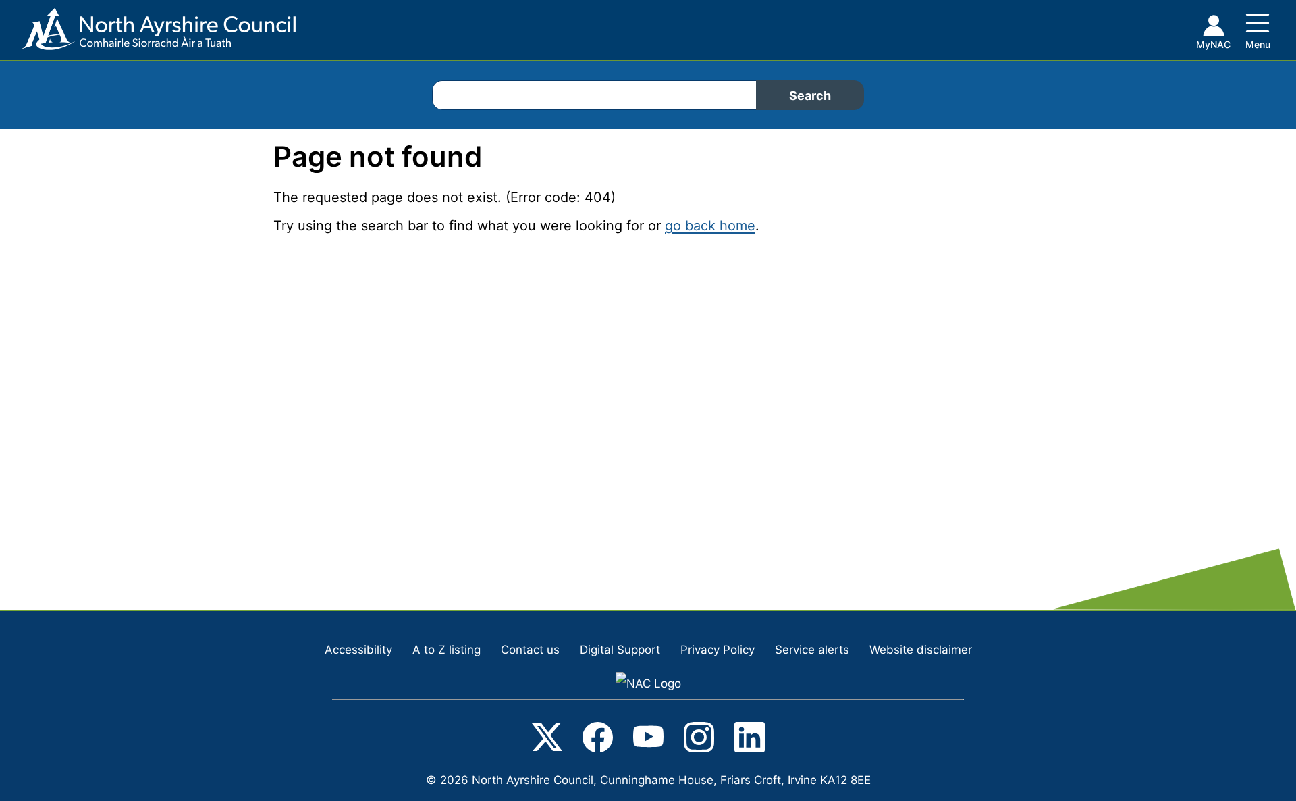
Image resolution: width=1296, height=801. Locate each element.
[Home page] (148, 34)
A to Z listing (446, 649)
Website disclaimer (920, 649)
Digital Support (620, 649)
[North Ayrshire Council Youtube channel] (648, 740)
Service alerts (812, 649)
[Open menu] (1257, 28)
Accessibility (358, 649)
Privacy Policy (717, 649)
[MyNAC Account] (1213, 34)
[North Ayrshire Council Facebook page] (598, 740)
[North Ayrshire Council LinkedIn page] (749, 740)
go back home (710, 225)
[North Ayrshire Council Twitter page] (547, 740)
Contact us (530, 649)
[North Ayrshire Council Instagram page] (699, 740)
